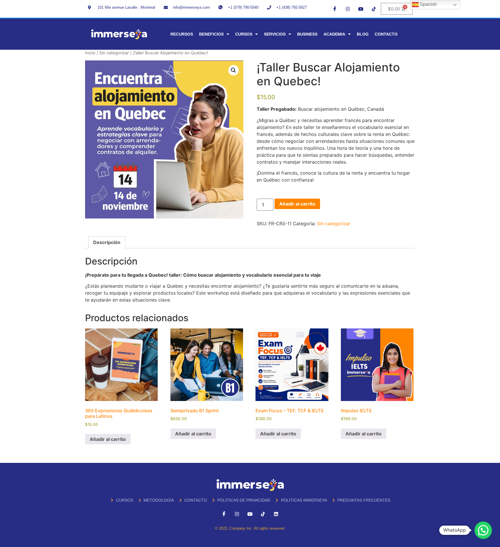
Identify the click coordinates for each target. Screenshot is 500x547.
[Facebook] (334, 8)
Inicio (90, 53)
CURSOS (243, 34)
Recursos (181, 34)
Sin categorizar (114, 53)
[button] (233, 70)
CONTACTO (386, 34)
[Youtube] (360, 8)
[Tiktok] (374, 8)
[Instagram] (347, 8)
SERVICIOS (275, 34)
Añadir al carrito (297, 204)
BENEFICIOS (211, 34)
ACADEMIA (334, 34)
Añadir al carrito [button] (108, 439)
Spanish (428, 4)
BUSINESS (307, 34)
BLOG (363, 34)
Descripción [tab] (106, 242)
